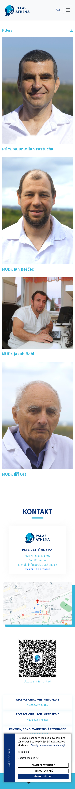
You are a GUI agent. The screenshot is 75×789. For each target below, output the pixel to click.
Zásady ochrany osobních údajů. (48, 745)
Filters (7, 30)
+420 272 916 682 (37, 719)
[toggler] (68, 10)
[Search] (58, 10)
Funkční (25, 751)
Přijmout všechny (43, 776)
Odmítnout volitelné (43, 765)
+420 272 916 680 (37, 705)
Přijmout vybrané (43, 771)
